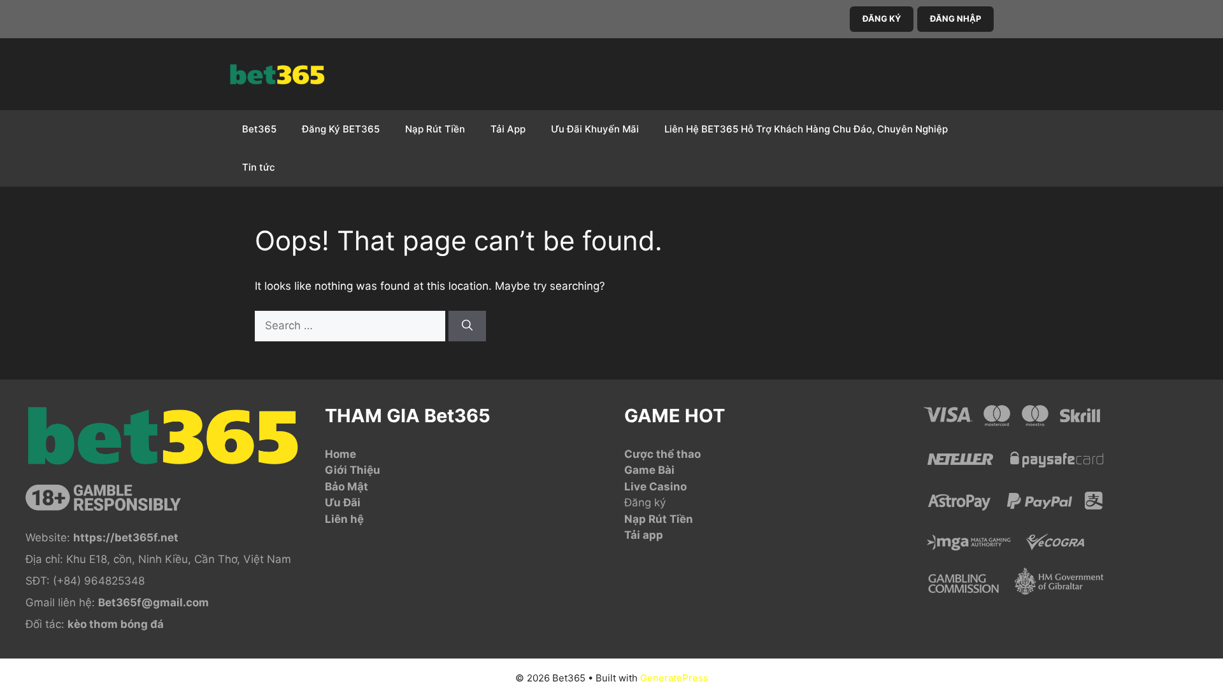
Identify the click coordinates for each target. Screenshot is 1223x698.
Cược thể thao (662, 454)
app (653, 535)
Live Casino (655, 486)
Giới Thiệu (352, 470)
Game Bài (649, 470)
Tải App (508, 129)
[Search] (467, 326)
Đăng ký (645, 502)
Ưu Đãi (343, 502)
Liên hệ (344, 519)
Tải (633, 535)
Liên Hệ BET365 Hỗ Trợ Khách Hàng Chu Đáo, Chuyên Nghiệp (806, 129)
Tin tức (258, 167)
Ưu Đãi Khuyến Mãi (595, 129)
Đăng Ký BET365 (341, 129)
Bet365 (259, 129)
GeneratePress (674, 678)
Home (340, 454)
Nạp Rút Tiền (435, 129)
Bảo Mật (346, 486)
